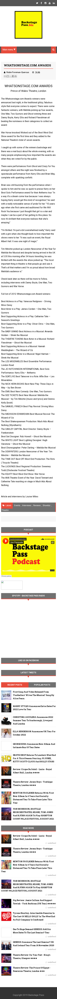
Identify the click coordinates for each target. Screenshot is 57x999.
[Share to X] (10, 76)
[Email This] (5, 76)
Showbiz (46, 505)
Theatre (5, 510)
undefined (52, 843)
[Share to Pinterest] (15, 76)
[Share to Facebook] (13, 76)
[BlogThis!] (7, 76)
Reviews (37, 505)
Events (17, 505)
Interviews (26, 505)
